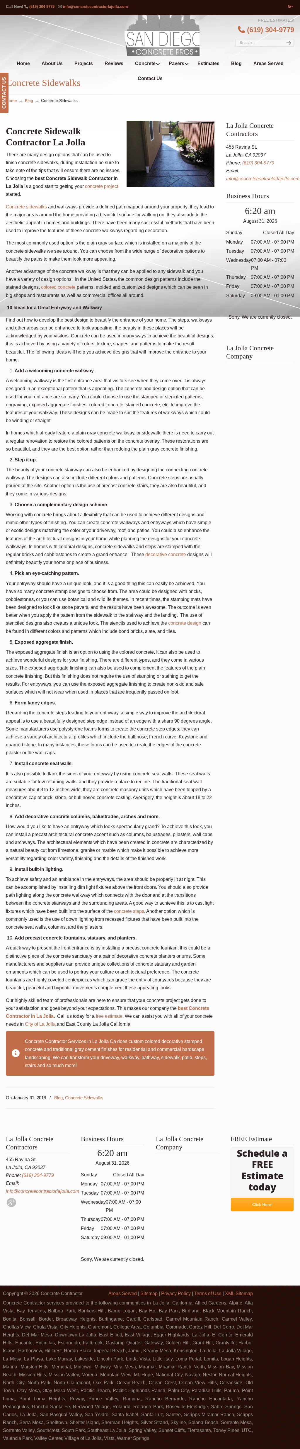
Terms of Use (207, 1293)
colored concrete (58, 287)
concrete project (101, 186)
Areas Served (122, 1293)
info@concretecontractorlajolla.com (95, 6)
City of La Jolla (40, 1024)
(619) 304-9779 (41, 6)
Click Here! (262, 1204)
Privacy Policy (176, 1293)
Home (11, 100)
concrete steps (129, 911)
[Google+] (290, 6)
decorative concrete (165, 554)
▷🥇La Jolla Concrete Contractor (162, 35)
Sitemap (149, 1293)
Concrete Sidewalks (84, 1097)
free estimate (109, 1016)
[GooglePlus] (11, 1205)
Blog (29, 100)
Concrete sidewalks (26, 206)
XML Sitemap (239, 1293)
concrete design (184, 623)
